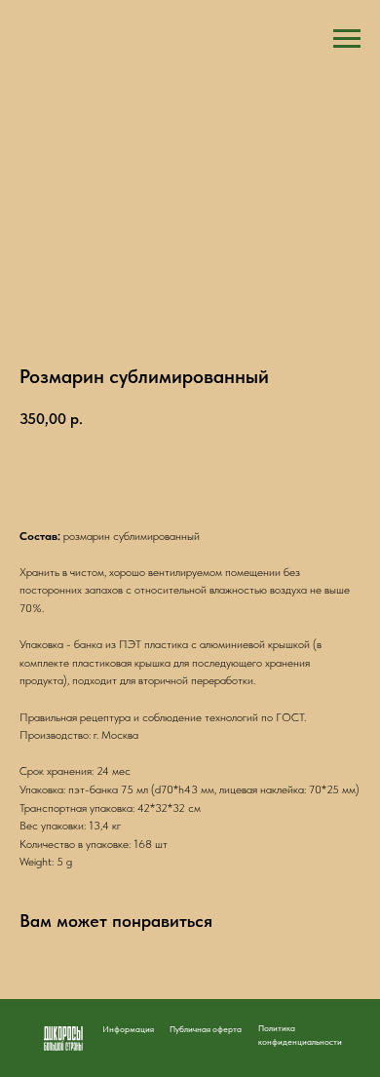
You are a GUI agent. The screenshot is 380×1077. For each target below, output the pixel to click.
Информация (128, 1028)
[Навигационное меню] (347, 39)
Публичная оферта (206, 1028)
